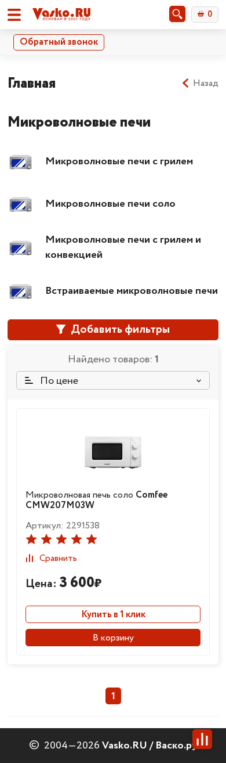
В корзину (113, 638)
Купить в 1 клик (113, 614)
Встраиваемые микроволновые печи (131, 290)
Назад (205, 83)
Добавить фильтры (119, 329)
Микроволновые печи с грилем (119, 161)
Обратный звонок (59, 42)
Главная (32, 83)
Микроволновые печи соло (110, 203)
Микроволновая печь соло (96, 500)
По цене (58, 380)
